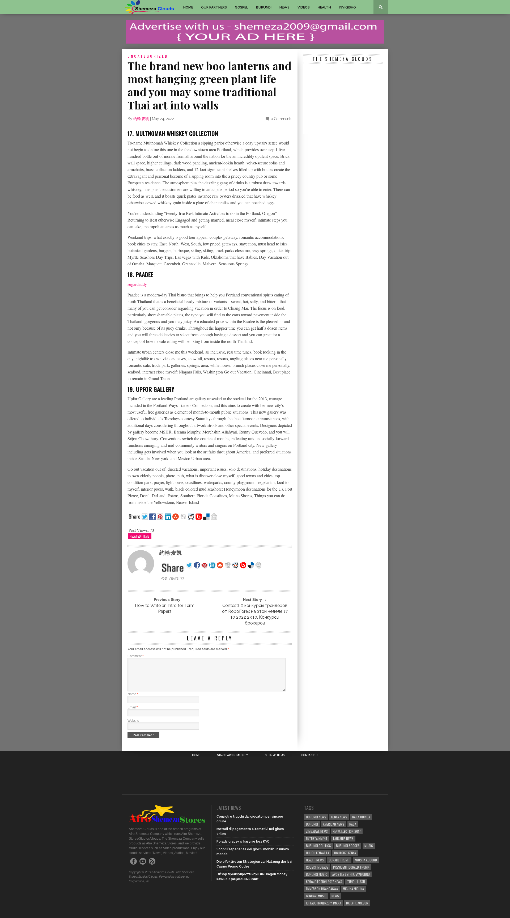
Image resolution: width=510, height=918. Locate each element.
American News (333, 824)
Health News (315, 860)
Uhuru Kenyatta (317, 853)
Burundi (263, 7)
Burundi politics (318, 845)
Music (368, 845)
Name (133, 694)
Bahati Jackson (357, 903)
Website (133, 720)
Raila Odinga (361, 817)
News (284, 7)
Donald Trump (339, 860)
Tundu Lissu (356, 881)
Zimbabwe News (317, 831)
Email (133, 707)
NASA (352, 824)
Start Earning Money (232, 755)
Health (324, 7)
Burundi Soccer (347, 845)
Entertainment (317, 838)
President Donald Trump (351, 867)
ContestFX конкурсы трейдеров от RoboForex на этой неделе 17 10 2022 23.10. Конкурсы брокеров (255, 614)
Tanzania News (343, 838)
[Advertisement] (342, 99)
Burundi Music (316, 874)
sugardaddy (137, 284)
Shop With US (274, 755)
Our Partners (214, 7)
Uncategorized (148, 56)
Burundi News (316, 817)
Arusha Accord (366, 860)
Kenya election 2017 (347, 831)
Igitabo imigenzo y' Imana (323, 903)
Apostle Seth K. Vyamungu (351, 874)
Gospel (241, 7)
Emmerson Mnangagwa (322, 888)
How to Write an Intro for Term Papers (164, 608)
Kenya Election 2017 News (324, 881)
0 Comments (281, 119)
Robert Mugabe (317, 867)
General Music (316, 896)
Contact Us (309, 755)
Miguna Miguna (353, 888)
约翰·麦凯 (141, 119)
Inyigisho (347, 7)
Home (188, 7)
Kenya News (339, 817)
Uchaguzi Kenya (345, 853)
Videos (304, 7)
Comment (136, 656)
